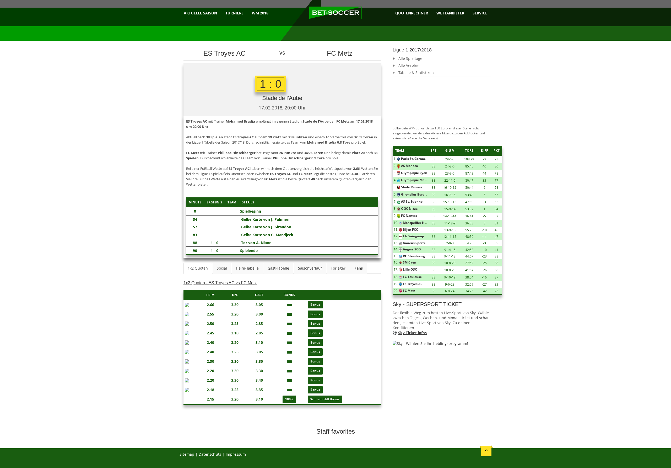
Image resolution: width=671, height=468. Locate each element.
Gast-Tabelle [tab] (278, 268)
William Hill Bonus (324, 399)
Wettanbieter (450, 12)
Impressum (236, 454)
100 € (289, 399)
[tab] (358, 268)
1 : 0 (270, 84)
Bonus (315, 304)
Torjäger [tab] (338, 268)
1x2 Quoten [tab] (198, 268)
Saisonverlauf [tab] (310, 268)
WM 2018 (260, 12)
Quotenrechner (411, 12)
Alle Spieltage (410, 58)
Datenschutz (210, 454)
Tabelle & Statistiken (416, 72)
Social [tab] (222, 268)
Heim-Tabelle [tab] (247, 268)
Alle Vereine (408, 65)
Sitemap (187, 454)
